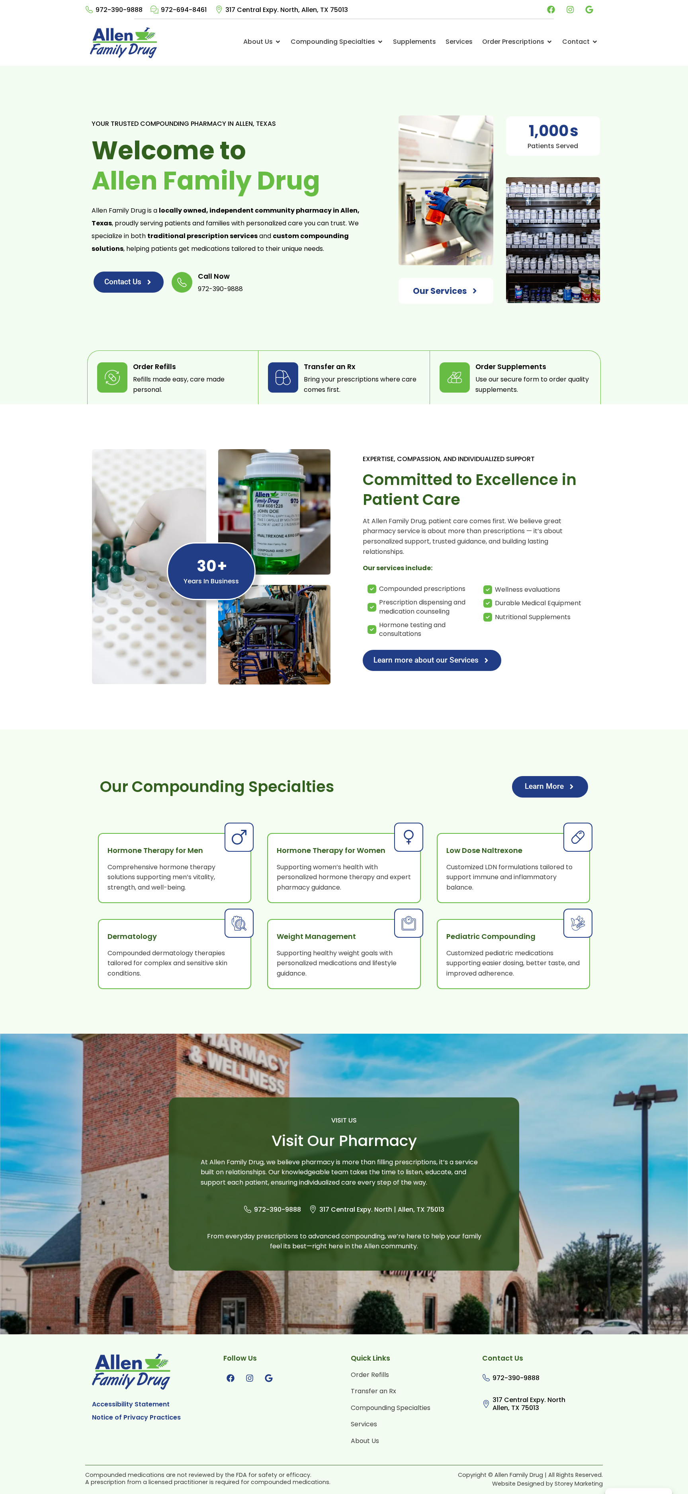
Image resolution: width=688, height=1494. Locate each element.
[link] (114, 10)
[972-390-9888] (89, 10)
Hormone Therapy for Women (331, 850)
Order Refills (154, 368)
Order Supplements (510, 368)
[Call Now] (182, 282)
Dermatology (132, 936)
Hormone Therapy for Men (155, 850)
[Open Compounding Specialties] (380, 42)
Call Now (214, 277)
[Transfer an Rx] (283, 377)
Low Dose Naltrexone (484, 850)
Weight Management (316, 936)
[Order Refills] (112, 377)
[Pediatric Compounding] (577, 923)
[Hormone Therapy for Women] (408, 837)
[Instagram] (570, 9)
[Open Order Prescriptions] (549, 42)
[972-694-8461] (154, 10)
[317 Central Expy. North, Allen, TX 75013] (219, 10)
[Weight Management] (408, 923)
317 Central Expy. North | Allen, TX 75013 (381, 1210)
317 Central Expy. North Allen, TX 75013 (529, 1404)
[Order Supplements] (455, 377)
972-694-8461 (184, 10)
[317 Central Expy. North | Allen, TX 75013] (313, 1209)
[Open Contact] (595, 42)
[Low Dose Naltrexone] (577, 837)
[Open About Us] (278, 42)
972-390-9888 (119, 10)
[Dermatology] (239, 923)
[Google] (589, 9)
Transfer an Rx (330, 368)
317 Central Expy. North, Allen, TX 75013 (286, 10)
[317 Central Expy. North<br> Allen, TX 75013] (486, 1404)
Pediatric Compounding (491, 936)
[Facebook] (551, 9)
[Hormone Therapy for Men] (239, 837)
